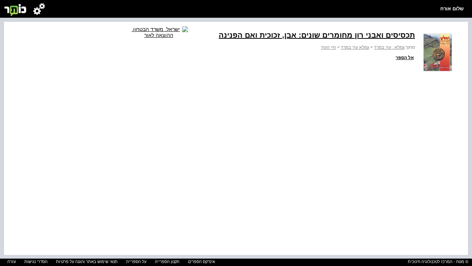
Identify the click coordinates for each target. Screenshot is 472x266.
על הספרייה (136, 261)
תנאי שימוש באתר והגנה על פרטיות (87, 261)
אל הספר (405, 57)
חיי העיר (328, 47)
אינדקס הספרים (201, 261)
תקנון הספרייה (167, 261)
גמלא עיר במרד (355, 47)
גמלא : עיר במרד (389, 47)
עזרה (11, 261)
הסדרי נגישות (36, 261)
